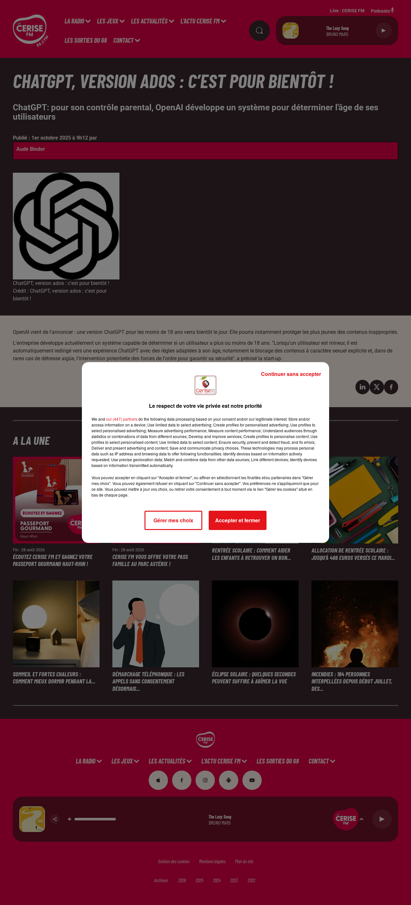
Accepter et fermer (237, 520)
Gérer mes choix (173, 520)
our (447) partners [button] (121, 419)
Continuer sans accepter (291, 374)
